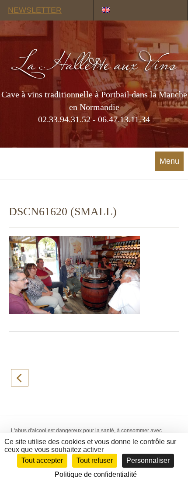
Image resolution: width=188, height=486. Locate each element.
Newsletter (35, 10)
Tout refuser (95, 460)
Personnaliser (148, 460)
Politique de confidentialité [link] (96, 474)
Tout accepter (42, 460)
